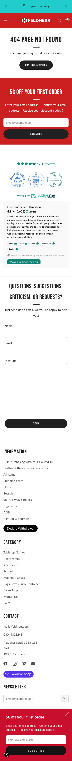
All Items (9, 474)
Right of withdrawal (16, 518)
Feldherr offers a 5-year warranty (25, 468)
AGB (6, 512)
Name (8, 326)
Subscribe (36, 751)
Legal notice (11, 506)
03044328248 (12, 634)
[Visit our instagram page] (14, 663)
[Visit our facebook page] (5, 663)
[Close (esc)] (67, 714)
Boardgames (11, 558)
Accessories (11, 565)
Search (8, 493)
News (7, 487)
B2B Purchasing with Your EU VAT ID (28, 461)
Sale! (6, 603)
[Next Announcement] (66, 6)
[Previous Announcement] (6, 6)
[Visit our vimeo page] (23, 663)
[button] (7, 754)
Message (10, 360)
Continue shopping (36, 65)
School (8, 571)
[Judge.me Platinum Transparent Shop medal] (54, 179)
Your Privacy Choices (17, 499)
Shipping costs (13, 480)
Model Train (11, 596)
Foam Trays (10, 590)
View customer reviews (24, 261)
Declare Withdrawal (20, 528)
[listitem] (36, 6)
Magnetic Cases (14, 577)
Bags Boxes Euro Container (21, 584)
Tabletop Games (14, 552)
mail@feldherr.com (16, 626)
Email (8, 343)
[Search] (60, 20)
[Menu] (5, 20)
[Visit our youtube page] (33, 663)
